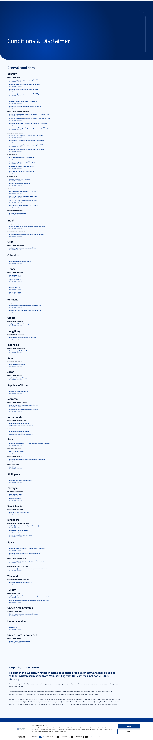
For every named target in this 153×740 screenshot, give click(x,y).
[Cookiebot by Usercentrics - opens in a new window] (21, 737)
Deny (128, 731)
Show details (94, 737)
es (144, 2)
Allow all (128, 726)
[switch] (57, 737)
